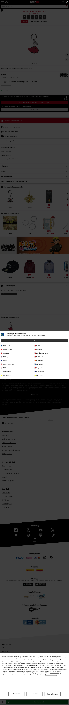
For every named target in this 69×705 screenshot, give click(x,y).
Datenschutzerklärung (51, 675)
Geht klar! (16, 694)
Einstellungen (52, 694)
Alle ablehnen (34, 694)
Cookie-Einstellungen (55, 673)
